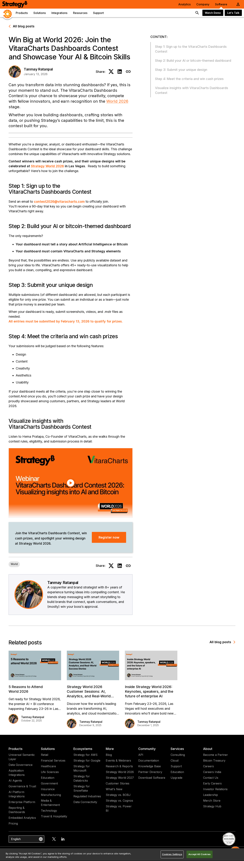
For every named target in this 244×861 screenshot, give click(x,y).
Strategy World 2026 (120, 772)
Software (221, 4)
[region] (122, 854)
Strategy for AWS (85, 755)
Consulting (178, 755)
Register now (109, 537)
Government (49, 783)
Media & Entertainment (50, 803)
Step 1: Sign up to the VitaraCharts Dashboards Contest (191, 49)
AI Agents (15, 780)
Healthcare (48, 766)
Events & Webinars (118, 760)
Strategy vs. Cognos (119, 800)
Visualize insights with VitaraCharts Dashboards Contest (191, 90)
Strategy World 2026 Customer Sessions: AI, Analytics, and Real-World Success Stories (89, 691)
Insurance (48, 789)
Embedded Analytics (22, 818)
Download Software (151, 777)
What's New (114, 789)
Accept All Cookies (199, 854)
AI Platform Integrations (17, 794)
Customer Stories (117, 783)
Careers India (212, 772)
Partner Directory (150, 772)
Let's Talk (233, 12)
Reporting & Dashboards (17, 810)
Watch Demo (213, 12)
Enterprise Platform (22, 802)
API (140, 755)
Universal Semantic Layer (22, 757)
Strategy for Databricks (81, 778)
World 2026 (117, 101)
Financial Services (53, 760)
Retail (44, 755)
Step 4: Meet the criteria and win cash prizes (189, 79)
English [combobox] (16, 839)
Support (176, 766)
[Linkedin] (63, 839)
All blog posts (23, 26)
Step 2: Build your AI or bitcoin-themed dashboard (193, 60)
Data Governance (21, 765)
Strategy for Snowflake (81, 788)
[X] (54, 839)
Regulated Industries (87, 796)
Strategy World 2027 (120, 777)
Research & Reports (119, 766)
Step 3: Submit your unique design (181, 70)
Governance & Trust (22, 786)
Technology (49, 810)
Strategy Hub (212, 806)
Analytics (184, 4)
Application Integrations (17, 773)
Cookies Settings (172, 854)
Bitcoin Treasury (214, 760)
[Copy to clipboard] (128, 71)
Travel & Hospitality (54, 816)
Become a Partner (215, 755)
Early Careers (212, 783)
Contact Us (210, 777)
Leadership (210, 795)
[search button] (197, 13)
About (207, 749)
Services (177, 749)
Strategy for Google (86, 760)
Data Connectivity (85, 802)
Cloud (174, 760)
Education (47, 777)
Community (147, 749)
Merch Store (211, 800)
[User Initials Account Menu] (238, 4)
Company (202, 4)
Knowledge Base (149, 766)
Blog (109, 755)
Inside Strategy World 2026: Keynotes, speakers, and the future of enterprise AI (149, 691)
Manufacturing (51, 795)
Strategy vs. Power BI (119, 808)
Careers (208, 766)
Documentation (148, 760)
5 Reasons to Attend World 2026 (26, 689)
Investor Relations (215, 789)
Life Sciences (50, 772)
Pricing (13, 823)
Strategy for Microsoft (81, 768)
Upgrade (176, 777)
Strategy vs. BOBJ (118, 795)
